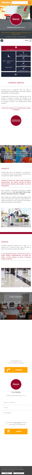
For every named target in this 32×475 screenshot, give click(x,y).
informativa (17, 422)
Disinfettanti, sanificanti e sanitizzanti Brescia (16, 36)
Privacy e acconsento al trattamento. (18, 423)
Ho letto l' (11, 422)
